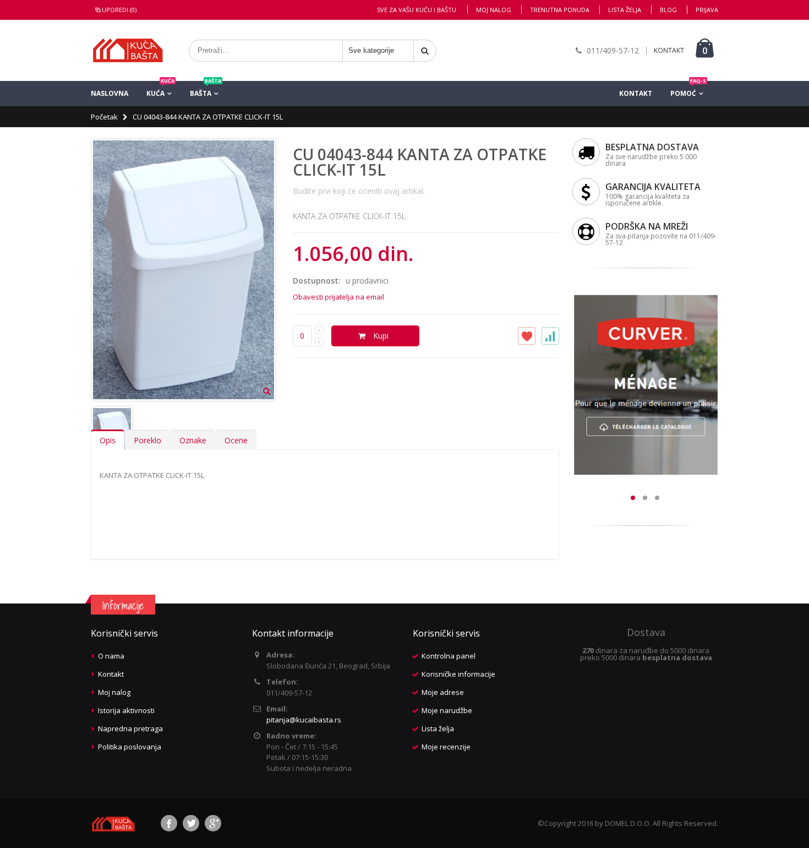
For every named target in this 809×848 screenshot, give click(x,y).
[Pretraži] (425, 50)
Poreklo (147, 440)
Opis (108, 440)
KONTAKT (669, 50)
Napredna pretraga (130, 728)
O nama (111, 656)
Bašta (205, 89)
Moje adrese (443, 692)
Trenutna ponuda (559, 10)
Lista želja (624, 10)
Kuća (160, 89)
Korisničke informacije (458, 674)
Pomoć (688, 89)
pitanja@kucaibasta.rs (303, 720)
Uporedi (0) (119, 10)
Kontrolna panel (448, 656)
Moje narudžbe (447, 710)
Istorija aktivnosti (126, 710)
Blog (668, 10)
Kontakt (635, 93)
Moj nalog (493, 10)
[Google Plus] (213, 823)
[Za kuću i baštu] (128, 50)
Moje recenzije (446, 747)
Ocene (236, 440)
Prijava (707, 10)
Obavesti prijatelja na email (338, 297)
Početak (104, 117)
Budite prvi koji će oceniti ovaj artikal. (359, 191)
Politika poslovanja (129, 747)
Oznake (192, 440)
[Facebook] (169, 823)
